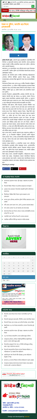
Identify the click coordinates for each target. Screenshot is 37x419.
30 (4, 273)
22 (32, 268)
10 (9, 265)
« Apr (3, 280)
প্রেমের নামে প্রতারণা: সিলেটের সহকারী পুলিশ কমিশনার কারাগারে (18, 190)
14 (27, 265)
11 (13, 265)
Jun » (8, 280)
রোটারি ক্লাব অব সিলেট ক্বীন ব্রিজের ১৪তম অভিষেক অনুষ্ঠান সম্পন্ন (18, 356)
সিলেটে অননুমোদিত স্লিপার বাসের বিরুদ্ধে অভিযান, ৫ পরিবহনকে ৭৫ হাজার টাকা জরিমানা (18, 350)
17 (9, 268)
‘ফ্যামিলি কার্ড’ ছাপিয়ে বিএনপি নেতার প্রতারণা (16, 216)
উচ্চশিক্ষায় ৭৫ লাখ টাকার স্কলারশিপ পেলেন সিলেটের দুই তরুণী (19, 326)
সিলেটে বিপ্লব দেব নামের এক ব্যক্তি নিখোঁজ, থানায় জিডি (19, 322)
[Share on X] (14, 168)
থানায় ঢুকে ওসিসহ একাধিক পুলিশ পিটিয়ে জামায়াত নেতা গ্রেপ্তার (19, 200)
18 (13, 268)
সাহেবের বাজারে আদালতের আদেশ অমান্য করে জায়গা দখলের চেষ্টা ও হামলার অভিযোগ (18, 364)
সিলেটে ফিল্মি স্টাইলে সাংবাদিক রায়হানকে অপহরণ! (17, 186)
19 (18, 268)
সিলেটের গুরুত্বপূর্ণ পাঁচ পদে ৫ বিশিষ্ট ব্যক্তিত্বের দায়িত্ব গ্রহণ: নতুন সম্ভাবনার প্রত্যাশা (18, 345)
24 (9, 271)
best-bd (27, 416)
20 (23, 268)
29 (32, 271)
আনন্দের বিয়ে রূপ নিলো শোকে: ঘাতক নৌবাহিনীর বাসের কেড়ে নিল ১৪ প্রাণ (19, 212)
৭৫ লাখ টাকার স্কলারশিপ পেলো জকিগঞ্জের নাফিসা (17, 336)
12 (18, 265)
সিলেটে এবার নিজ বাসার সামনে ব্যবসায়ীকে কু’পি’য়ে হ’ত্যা (18, 315)
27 (23, 271)
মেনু (4, 20)
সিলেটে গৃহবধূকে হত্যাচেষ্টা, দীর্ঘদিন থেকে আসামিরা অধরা (19, 319)
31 (9, 273)
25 (13, 271)
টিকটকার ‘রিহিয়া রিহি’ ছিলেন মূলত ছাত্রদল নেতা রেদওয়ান (17, 195)
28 (27, 271)
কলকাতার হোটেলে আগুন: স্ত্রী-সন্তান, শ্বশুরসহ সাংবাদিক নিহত (18, 182)
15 (32, 265)
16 (4, 268)
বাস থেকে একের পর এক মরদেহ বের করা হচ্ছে (16, 208)
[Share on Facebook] (6, 168)
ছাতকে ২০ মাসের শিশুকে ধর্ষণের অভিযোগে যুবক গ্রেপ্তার (19, 360)
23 (4, 271)
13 (23, 265)
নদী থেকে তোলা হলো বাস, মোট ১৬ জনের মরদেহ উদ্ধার (18, 205)
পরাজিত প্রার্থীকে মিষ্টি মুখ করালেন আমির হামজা (16, 219)
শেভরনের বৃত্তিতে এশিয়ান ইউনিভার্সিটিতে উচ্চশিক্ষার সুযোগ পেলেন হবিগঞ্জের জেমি (18, 340)
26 (18, 271)
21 (27, 268)
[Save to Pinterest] (22, 168)
